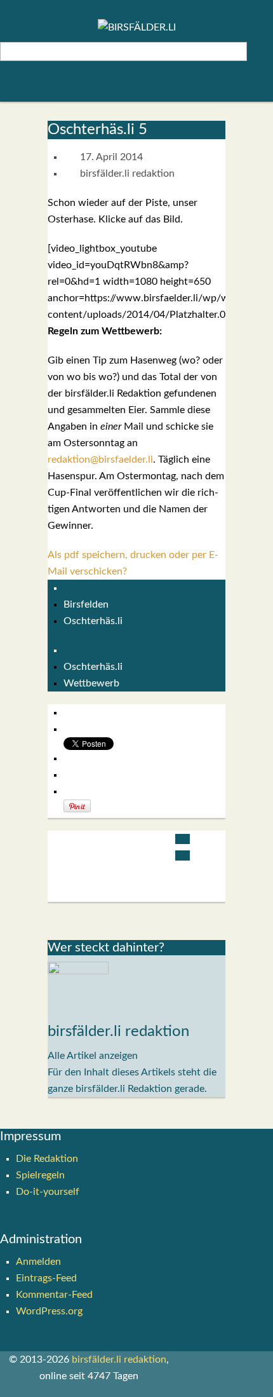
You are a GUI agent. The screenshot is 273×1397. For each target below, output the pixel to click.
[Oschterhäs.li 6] (182, 855)
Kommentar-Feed (54, 1295)
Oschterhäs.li (93, 621)
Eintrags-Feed (46, 1278)
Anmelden (38, 1262)
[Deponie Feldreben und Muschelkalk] (182, 839)
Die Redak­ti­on (47, 1159)
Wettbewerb (91, 683)
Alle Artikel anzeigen (93, 1056)
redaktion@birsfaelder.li (100, 459)
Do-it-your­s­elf (47, 1192)
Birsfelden (86, 604)
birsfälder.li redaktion (127, 173)
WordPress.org (49, 1311)
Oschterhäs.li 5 (97, 129)
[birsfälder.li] (137, 27)
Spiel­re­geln (40, 1175)
